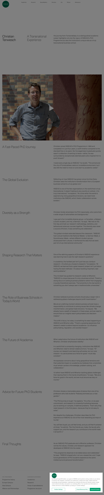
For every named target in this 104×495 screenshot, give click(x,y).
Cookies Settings (58, 489)
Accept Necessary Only (82, 489)
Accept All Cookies (95, 489)
